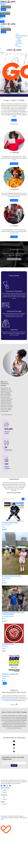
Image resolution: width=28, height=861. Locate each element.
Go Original (14, 237)
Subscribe (14, 765)
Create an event (14, 124)
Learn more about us (6, 414)
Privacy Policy (4, 817)
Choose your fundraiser (21, 35)
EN (2, 18)
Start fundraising (5, 13)
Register (5, 790)
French (3, 19)
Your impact (18, 41)
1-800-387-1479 (8, 700)
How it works (18, 37)
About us (20, 43)
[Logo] (8, 1)
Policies (19, 40)
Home (16, 34)
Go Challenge (14, 163)
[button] (14, 147)
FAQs (19, 38)
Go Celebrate (14, 200)
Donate (2, 16)
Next (5, 683)
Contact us (14, 704)
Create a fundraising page (14, 259)
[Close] (3, 52)
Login (2, 21)
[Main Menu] (0, 48)
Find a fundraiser (4, 11)
